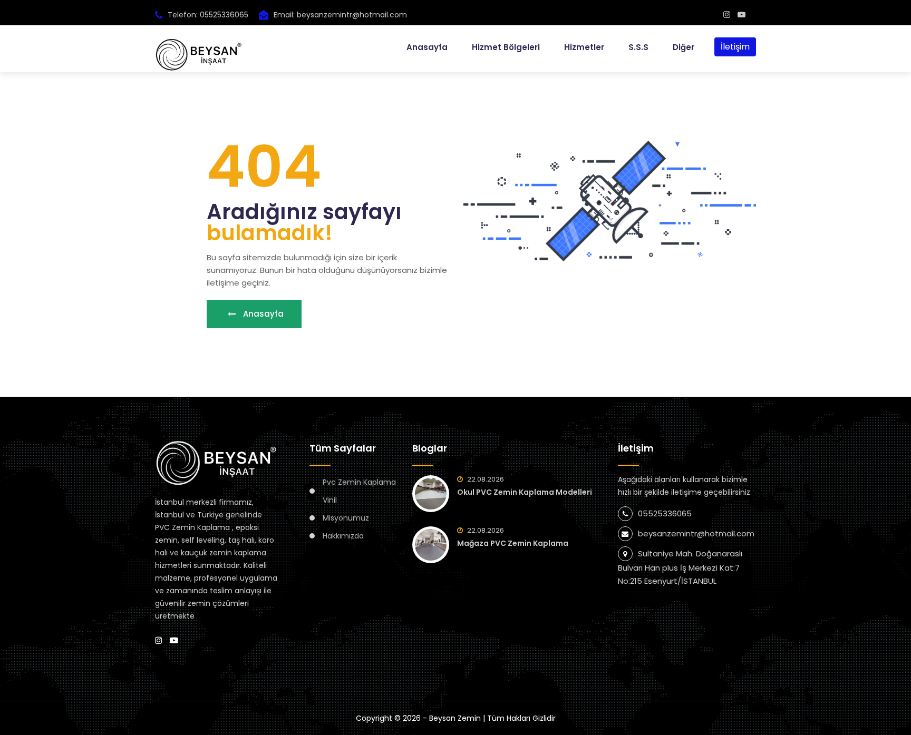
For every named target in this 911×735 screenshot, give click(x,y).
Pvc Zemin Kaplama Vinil (359, 491)
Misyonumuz (346, 518)
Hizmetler (584, 47)
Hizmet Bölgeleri (506, 47)
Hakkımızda (343, 536)
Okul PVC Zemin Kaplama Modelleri (524, 492)
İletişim (735, 47)
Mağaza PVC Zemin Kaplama (512, 543)
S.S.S (638, 47)
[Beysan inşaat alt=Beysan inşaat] (726, 14)
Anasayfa (427, 47)
